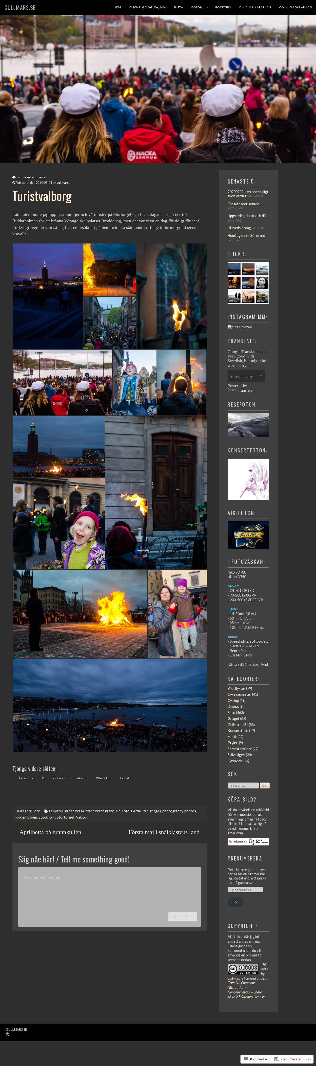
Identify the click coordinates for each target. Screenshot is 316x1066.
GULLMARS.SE (20, 7)
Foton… (198, 7)
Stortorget (66, 817)
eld (118, 811)
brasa (79, 811)
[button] (47, 296)
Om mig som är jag (295, 7)
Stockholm (47, 817)
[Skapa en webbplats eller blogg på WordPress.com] (7, 1034)
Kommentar (183, 917)
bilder (69, 811)
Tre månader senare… (245, 204)
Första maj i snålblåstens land (164, 832)
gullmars (63, 183)
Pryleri (233, 743)
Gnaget (233, 718)
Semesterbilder (240, 749)
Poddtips (223, 7)
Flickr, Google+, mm (147, 7)
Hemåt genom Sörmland (246, 235)
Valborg (82, 817)
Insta (178, 7)
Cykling (233, 700)
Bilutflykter (236, 688)
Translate (245, 390)
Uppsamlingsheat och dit (247, 216)
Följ (235, 902)
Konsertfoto (238, 731)
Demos (233, 706)
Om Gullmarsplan (255, 7)
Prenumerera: (246, 858)
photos (190, 811)
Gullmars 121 (238, 725)
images (155, 811)
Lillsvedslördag (239, 228)
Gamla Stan (140, 811)
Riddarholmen (26, 817)
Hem (117, 7)
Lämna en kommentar (32, 177)
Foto (36, 811)
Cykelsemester (239, 694)
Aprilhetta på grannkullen (50, 832)
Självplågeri (236, 755)
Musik (232, 737)
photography (172, 811)
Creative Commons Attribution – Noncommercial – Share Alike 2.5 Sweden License (246, 990)
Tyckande (235, 761)
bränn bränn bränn (99, 811)
